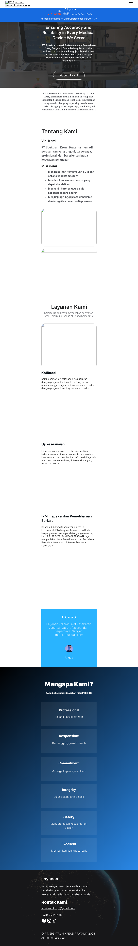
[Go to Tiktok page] (55, 921)
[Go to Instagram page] (49, 921)
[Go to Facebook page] (44, 921)
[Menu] (131, 3)
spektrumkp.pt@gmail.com (58, 908)
